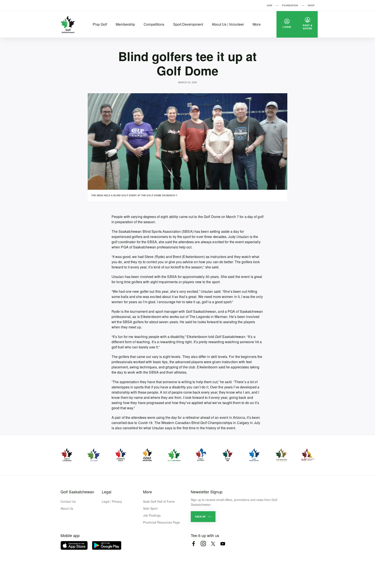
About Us (67, 508)
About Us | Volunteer (228, 24)
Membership (125, 24)
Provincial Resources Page (161, 522)
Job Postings (152, 515)
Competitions (154, 24)
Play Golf (100, 24)
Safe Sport (150, 508)
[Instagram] (203, 543)
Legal (106, 491)
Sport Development (188, 24)
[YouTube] (222, 543)
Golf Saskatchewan (77, 491)
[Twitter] (213, 543)
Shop (311, 5)
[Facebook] (193, 543)
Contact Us (68, 501)
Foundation (290, 5)
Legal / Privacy (112, 501)
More (256, 24)
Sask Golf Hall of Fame (159, 501)
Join (269, 5)
